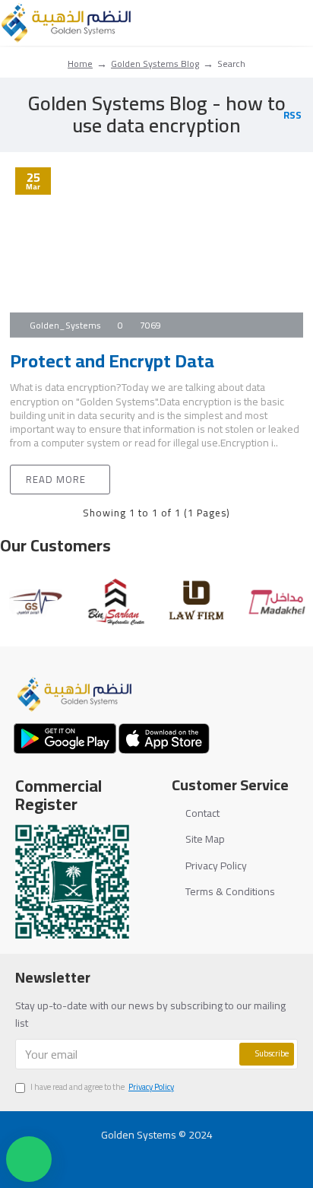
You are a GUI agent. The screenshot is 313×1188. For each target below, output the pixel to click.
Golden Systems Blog (155, 63)
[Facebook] (99, 1154)
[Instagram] (157, 1154)
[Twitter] (128, 1154)
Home (80, 63)
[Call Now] (185, 1154)
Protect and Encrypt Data (112, 361)
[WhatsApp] (214, 1154)
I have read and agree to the (102, 1087)
